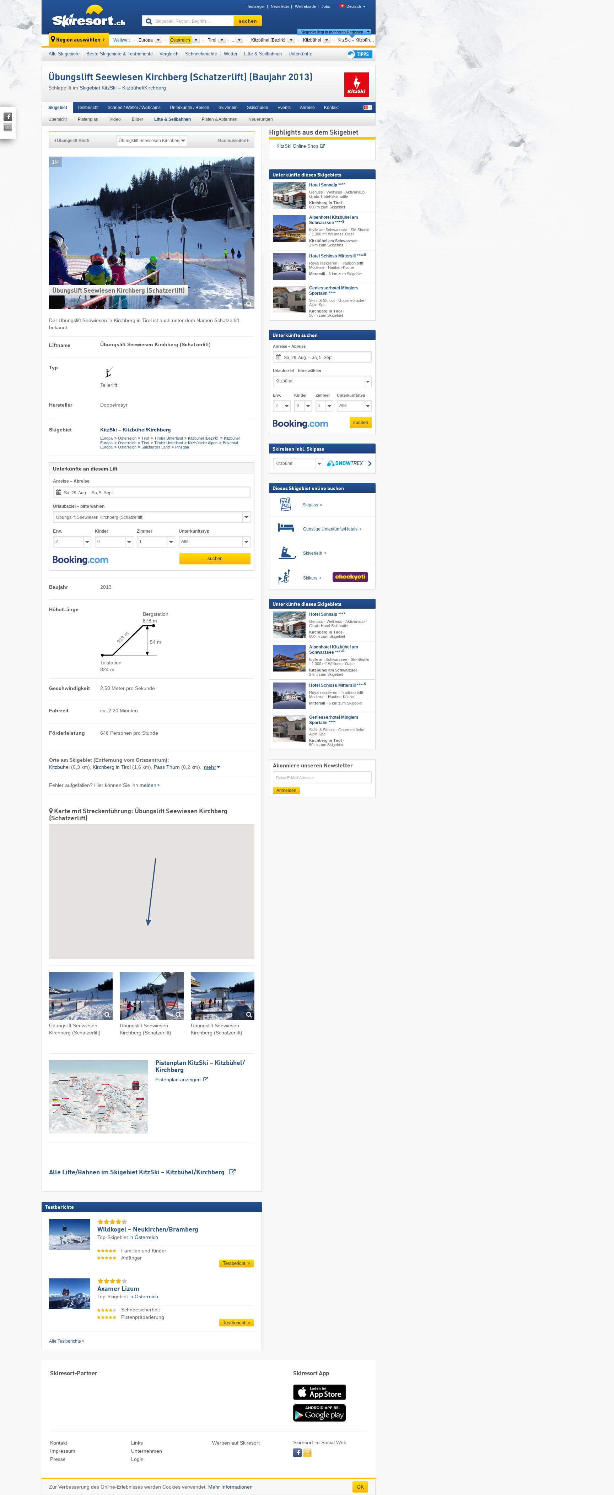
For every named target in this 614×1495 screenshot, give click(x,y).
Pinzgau (182, 447)
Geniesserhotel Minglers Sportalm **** (334, 291)
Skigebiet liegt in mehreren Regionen (332, 32)
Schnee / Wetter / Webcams (134, 107)
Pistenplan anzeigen (200, 1071)
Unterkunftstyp (194, 531)
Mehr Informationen (230, 1487)
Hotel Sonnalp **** (327, 185)
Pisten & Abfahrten (219, 119)
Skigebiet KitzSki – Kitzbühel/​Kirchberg (123, 88)
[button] (80, 560)
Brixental (230, 443)
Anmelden (286, 790)
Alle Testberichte (65, 1341)
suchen (215, 558)
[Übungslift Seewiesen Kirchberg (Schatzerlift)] (81, 997)
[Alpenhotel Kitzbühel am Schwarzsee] (289, 228)
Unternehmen (146, 1451)
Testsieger (256, 6)
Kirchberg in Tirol (112, 767)
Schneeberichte (201, 53)
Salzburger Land (155, 447)
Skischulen (257, 107)
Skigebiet (57, 107)
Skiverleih (228, 107)
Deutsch (353, 6)
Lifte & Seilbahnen (263, 53)
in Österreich (143, 1237)
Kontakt (331, 107)
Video (115, 119)
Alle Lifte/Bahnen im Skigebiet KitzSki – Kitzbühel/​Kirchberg (137, 1172)
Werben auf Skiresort (236, 1443)
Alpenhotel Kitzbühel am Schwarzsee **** (333, 220)
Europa (106, 438)
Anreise (307, 107)
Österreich (127, 438)
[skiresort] (88, 17)
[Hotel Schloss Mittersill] (289, 266)
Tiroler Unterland (168, 438)
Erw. (57, 531)
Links (137, 1443)
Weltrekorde (305, 6)
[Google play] (319, 1420)
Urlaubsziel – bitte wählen (78, 506)
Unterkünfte (300, 53)
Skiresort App (311, 1374)
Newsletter (280, 6)
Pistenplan (88, 119)
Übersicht (57, 119)
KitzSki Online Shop (297, 146)
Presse (58, 1459)
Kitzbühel (231, 438)
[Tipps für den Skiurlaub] (359, 54)
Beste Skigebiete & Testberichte (119, 53)
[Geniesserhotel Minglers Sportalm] (289, 299)
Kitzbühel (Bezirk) (203, 438)
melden (148, 785)
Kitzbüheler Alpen (202, 443)
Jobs (326, 6)
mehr (210, 767)
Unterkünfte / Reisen (189, 107)
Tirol (145, 438)
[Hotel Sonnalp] (289, 195)
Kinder (101, 531)
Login (137, 1459)
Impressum (62, 1451)
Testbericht (87, 107)
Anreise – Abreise (71, 481)
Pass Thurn (167, 767)
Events (284, 107)
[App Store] (319, 1400)
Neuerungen (260, 119)
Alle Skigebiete (64, 53)
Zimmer (144, 531)
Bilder (137, 119)
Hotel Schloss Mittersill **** (337, 256)
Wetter (230, 53)
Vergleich (169, 53)
